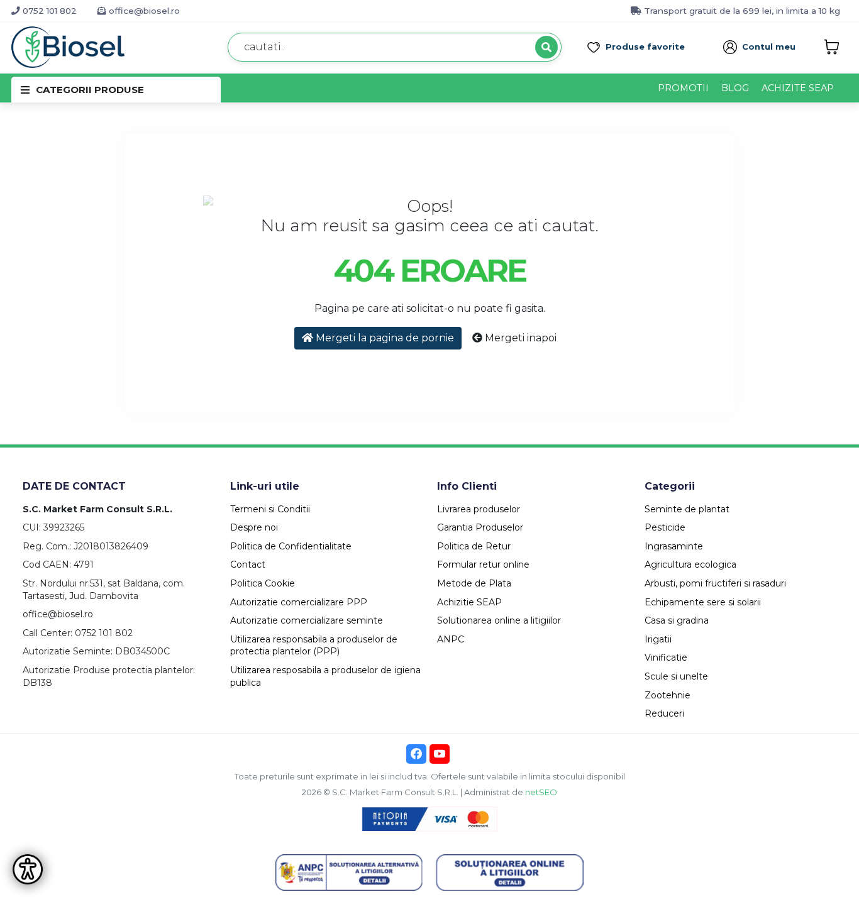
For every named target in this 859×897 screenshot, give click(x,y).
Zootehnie (667, 695)
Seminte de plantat (687, 509)
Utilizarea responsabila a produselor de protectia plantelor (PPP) (313, 646)
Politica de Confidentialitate (291, 546)
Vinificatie (666, 657)
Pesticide (665, 527)
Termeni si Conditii (270, 509)
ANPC (450, 639)
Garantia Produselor (480, 527)
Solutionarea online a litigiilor (499, 620)
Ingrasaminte (674, 546)
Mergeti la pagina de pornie (383, 338)
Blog (735, 88)
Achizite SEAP (798, 88)
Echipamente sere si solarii (703, 602)
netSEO (541, 792)
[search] (546, 47)
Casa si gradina (677, 620)
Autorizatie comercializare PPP (298, 602)
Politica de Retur (474, 546)
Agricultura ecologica (690, 564)
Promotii (683, 88)
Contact (247, 564)
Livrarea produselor (478, 509)
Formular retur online (483, 564)
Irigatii (658, 639)
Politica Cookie (262, 583)
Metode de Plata (474, 583)
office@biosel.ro (143, 11)
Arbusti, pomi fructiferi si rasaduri (715, 583)
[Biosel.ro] (68, 46)
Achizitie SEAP (469, 602)
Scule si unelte (676, 676)
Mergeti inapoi (519, 338)
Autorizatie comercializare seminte (306, 620)
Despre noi (254, 527)
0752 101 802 (48, 11)
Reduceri (664, 713)
